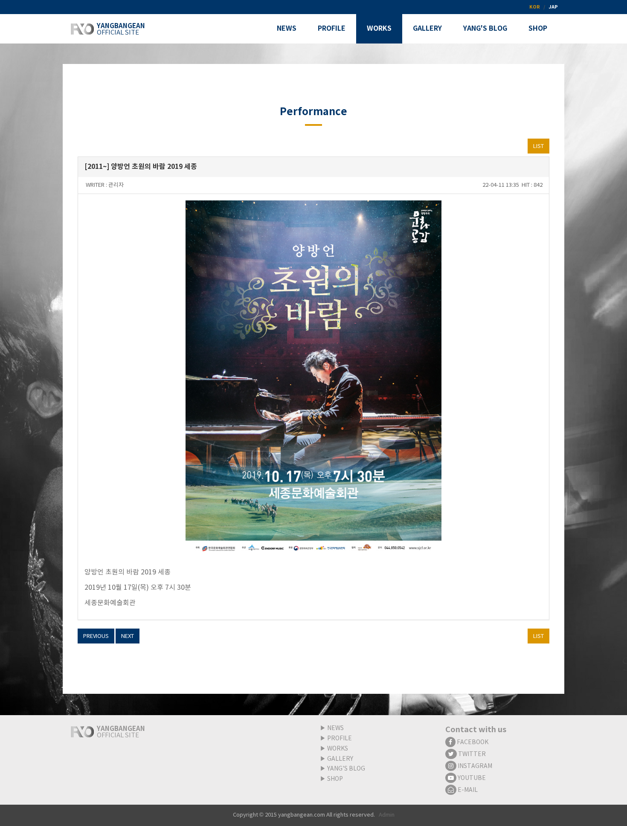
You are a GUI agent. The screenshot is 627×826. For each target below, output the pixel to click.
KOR (534, 7)
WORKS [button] (379, 28)
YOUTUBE (471, 778)
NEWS (335, 728)
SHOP (335, 779)
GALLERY (340, 759)
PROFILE (339, 738)
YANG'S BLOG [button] (485, 28)
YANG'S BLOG (346, 768)
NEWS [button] (286, 28)
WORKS (337, 748)
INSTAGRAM (474, 766)
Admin (387, 815)
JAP (553, 7)
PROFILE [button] (331, 28)
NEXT (127, 636)
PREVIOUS (96, 636)
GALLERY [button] (427, 28)
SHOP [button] (537, 28)
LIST (538, 146)
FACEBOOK (472, 742)
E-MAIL (467, 790)
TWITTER (471, 754)
